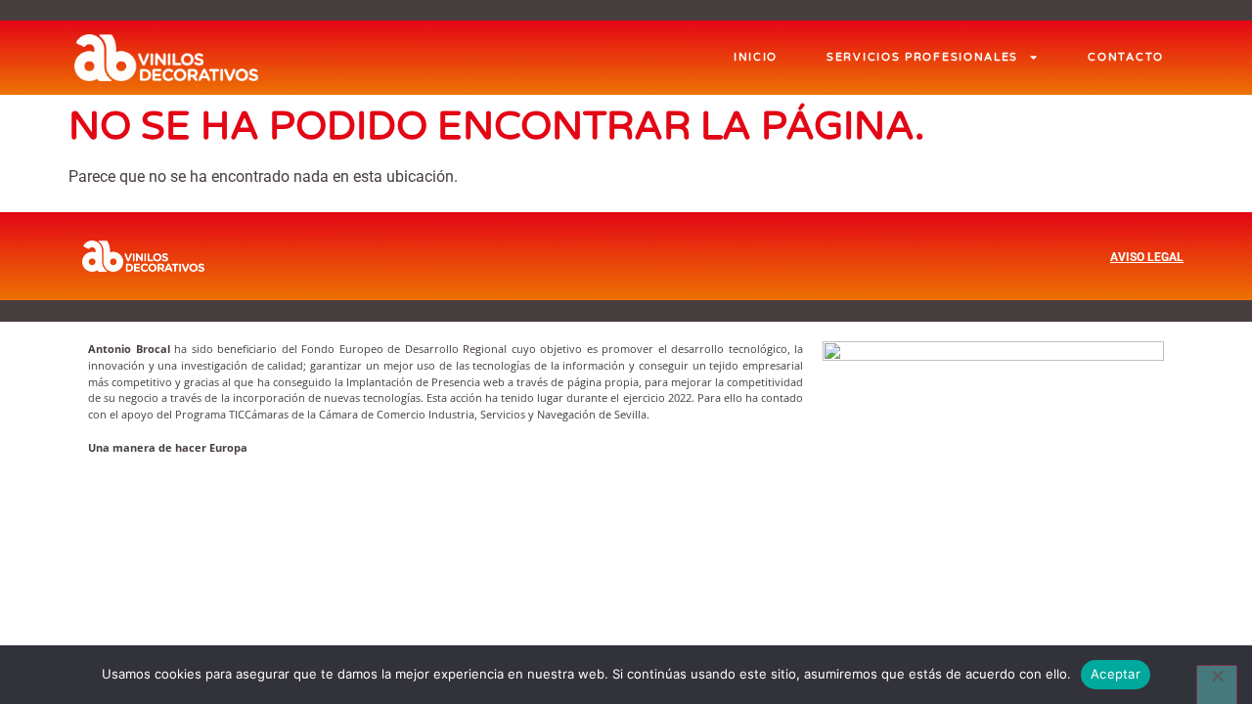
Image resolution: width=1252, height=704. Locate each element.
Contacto (1126, 57)
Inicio (756, 57)
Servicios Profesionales (922, 57)
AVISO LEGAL (1147, 257)
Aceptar (1115, 674)
